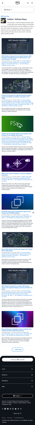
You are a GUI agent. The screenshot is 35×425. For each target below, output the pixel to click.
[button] (8, 9)
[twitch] (13, 409)
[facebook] (5, 409)
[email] (20, 409)
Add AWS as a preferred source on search (12, 105)
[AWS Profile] (32, 3)
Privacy (4, 417)
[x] (2, 409)
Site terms (9, 417)
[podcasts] (18, 409)
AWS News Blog (5, 16)
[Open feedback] (33, 212)
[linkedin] (7, 409)
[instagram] (10, 409)
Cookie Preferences (19, 417)
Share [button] (16, 63)
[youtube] (15, 409)
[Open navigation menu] (2, 3)
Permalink (9, 63)
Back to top (16, 413)
